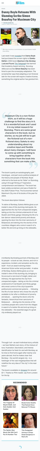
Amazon (24, 370)
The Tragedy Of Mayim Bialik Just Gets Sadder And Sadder (9, 406)
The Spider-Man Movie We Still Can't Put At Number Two (10, 432)
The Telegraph (20, 63)
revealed (18, 56)
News (3, 8)
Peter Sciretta (8, 22)
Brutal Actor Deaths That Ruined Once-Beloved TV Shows (29, 405)
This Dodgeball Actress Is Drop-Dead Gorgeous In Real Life (28, 433)
